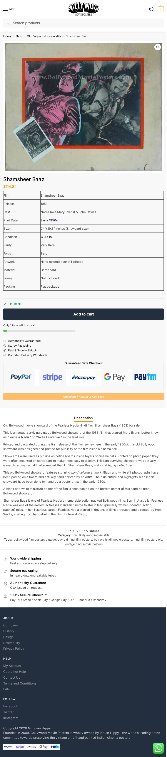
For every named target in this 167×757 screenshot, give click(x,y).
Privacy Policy (13, 649)
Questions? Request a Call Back (83, 396)
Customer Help (14, 672)
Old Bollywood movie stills (44, 36)
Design (8, 637)
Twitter (8, 712)
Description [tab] (83, 418)
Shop (18, 36)
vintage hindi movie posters (84, 544)
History (8, 631)
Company (10, 625)
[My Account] (151, 9)
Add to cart (83, 314)
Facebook (10, 706)
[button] (160, 9)
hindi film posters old (148, 539)
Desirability (11, 643)
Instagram (10, 718)
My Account (12, 666)
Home (7, 36)
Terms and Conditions (20, 683)
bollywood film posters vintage (35, 539)
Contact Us (11, 677)
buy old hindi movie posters (113, 539)
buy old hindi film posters (75, 539)
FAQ (6, 689)
